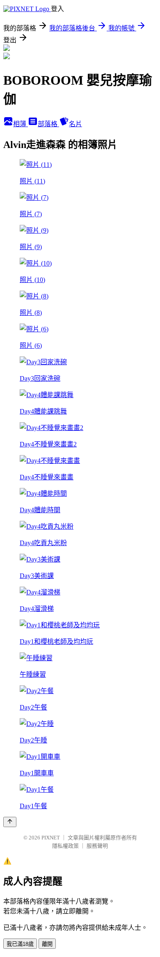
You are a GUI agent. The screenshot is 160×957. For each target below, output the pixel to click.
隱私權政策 (65, 846)
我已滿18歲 (20, 944)
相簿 (20, 123)
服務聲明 (97, 846)
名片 (75, 123)
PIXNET (50, 837)
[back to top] (9, 822)
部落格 (48, 123)
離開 (47, 944)
